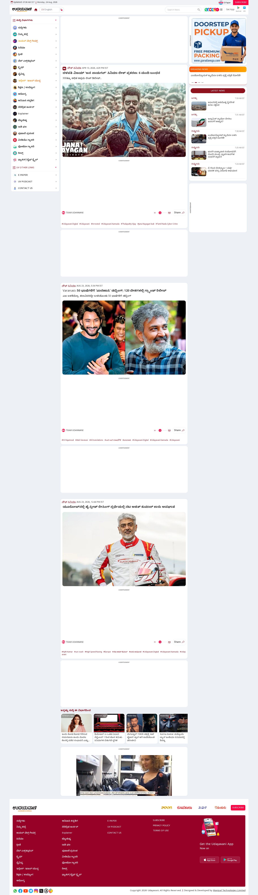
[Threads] (46, 891)
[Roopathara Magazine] (184, 807)
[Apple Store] (209, 860)
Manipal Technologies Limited (229, 890)
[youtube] (25, 891)
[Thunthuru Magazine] (220, 807)
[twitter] (41, 891)
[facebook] (20, 891)
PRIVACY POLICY (161, 825)
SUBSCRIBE (241, 2)
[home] (22, 10)
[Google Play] (230, 860)
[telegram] (30, 891)
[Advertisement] (124, 41)
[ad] (219, 40)
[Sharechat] (50, 891)
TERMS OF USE (161, 830)
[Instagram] (36, 891)
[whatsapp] (15, 891)
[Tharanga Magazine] (166, 807)
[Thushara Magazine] (202, 807)
